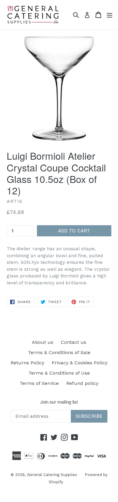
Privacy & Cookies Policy (79, 363)
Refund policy (82, 383)
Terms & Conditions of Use (59, 373)
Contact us (73, 342)
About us (42, 342)
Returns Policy (27, 363)
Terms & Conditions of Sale (59, 352)
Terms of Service (39, 383)
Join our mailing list (59, 401)
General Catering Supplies (52, 474)
